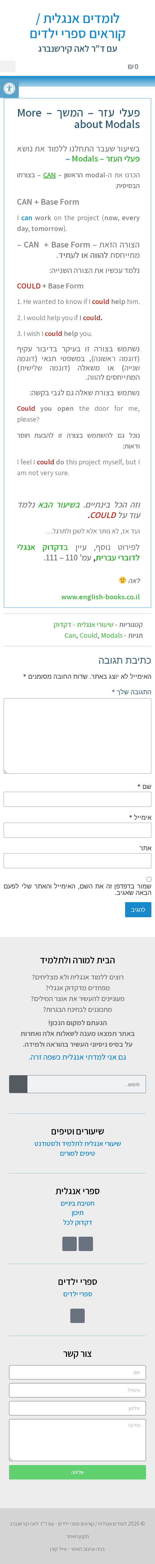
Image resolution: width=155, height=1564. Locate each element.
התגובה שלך (131, 692)
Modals (112, 635)
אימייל (140, 817)
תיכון (78, 1212)
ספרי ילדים (77, 1294)
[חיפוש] (18, 1084)
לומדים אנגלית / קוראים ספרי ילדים (78, 25)
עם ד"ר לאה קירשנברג (77, 48)
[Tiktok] (69, 1244)
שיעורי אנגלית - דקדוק (84, 624)
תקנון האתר (77, 1536)
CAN (49, 174)
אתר (145, 848)
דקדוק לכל (77, 1222)
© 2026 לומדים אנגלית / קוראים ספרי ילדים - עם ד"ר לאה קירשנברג (77, 1523)
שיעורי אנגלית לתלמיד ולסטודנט (77, 1143)
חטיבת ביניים (77, 1203)
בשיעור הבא (58, 504)
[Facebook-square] (86, 1244)
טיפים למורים (77, 1153)
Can (70, 635)
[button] (7, 66)
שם (144, 786)
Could (88, 635)
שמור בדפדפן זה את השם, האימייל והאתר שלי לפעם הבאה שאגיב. (77, 889)
